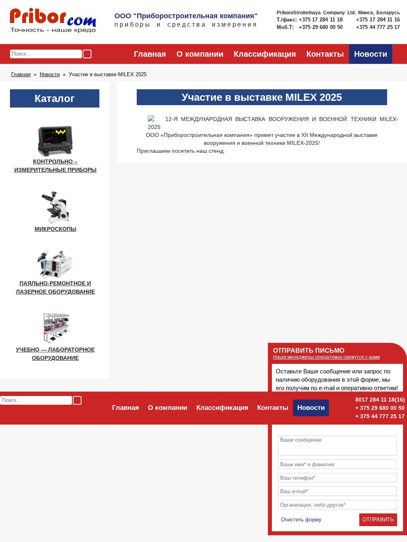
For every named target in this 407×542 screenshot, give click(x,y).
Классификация (265, 54)
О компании (199, 54)
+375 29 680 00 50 (321, 27)
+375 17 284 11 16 (378, 20)
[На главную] (53, 21)
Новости (370, 54)
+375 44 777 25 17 (378, 27)
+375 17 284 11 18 (322, 20)
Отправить (378, 520)
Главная (150, 54)
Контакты (325, 54)
